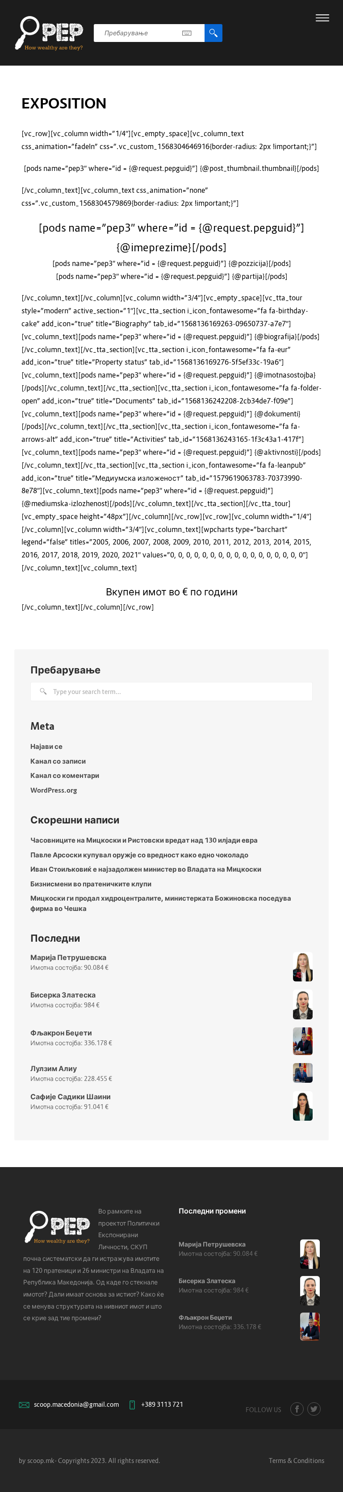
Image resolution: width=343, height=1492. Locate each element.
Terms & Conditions (296, 1460)
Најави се (46, 746)
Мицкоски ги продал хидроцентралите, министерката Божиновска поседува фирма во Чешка (160, 903)
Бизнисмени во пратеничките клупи (90, 884)
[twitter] (314, 1409)
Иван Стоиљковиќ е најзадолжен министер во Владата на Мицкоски (145, 869)
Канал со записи (58, 761)
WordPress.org (53, 790)
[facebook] (297, 1409)
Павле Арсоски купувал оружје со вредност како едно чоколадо (139, 855)
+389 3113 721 (162, 1404)
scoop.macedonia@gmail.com (76, 1404)
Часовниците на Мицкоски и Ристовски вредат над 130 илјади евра (144, 840)
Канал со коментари (64, 775)
